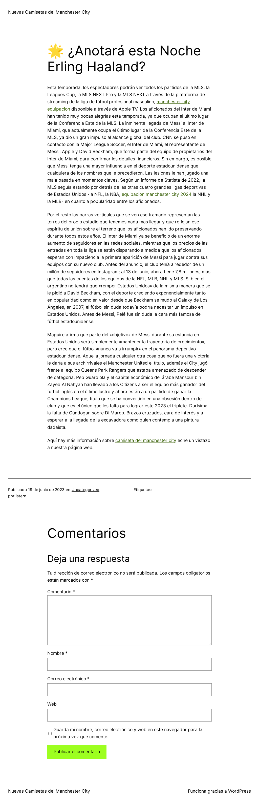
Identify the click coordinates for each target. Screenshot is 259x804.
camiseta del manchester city (145, 440)
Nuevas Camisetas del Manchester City (49, 12)
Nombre (57, 653)
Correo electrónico (68, 678)
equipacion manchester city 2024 (156, 194)
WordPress (239, 791)
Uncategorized (85, 489)
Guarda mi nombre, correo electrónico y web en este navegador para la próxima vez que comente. (127, 733)
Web (52, 704)
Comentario (61, 591)
